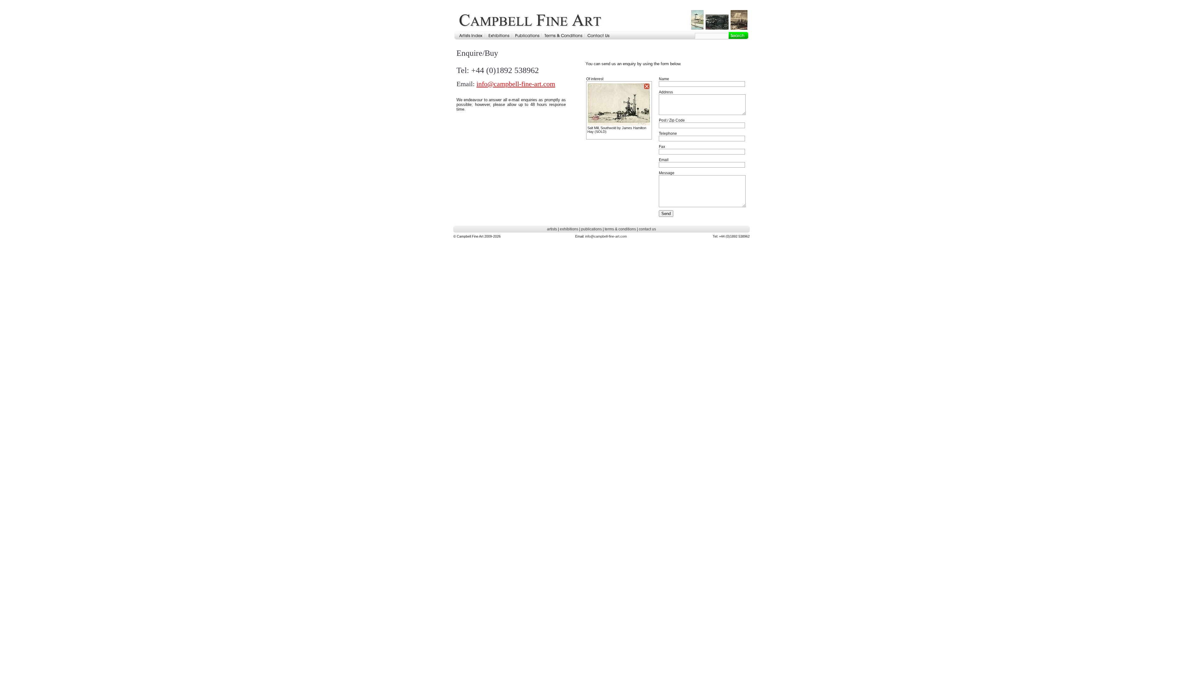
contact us (647, 229)
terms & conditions (620, 229)
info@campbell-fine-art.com (516, 84)
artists (552, 229)
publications (591, 229)
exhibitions (569, 229)
